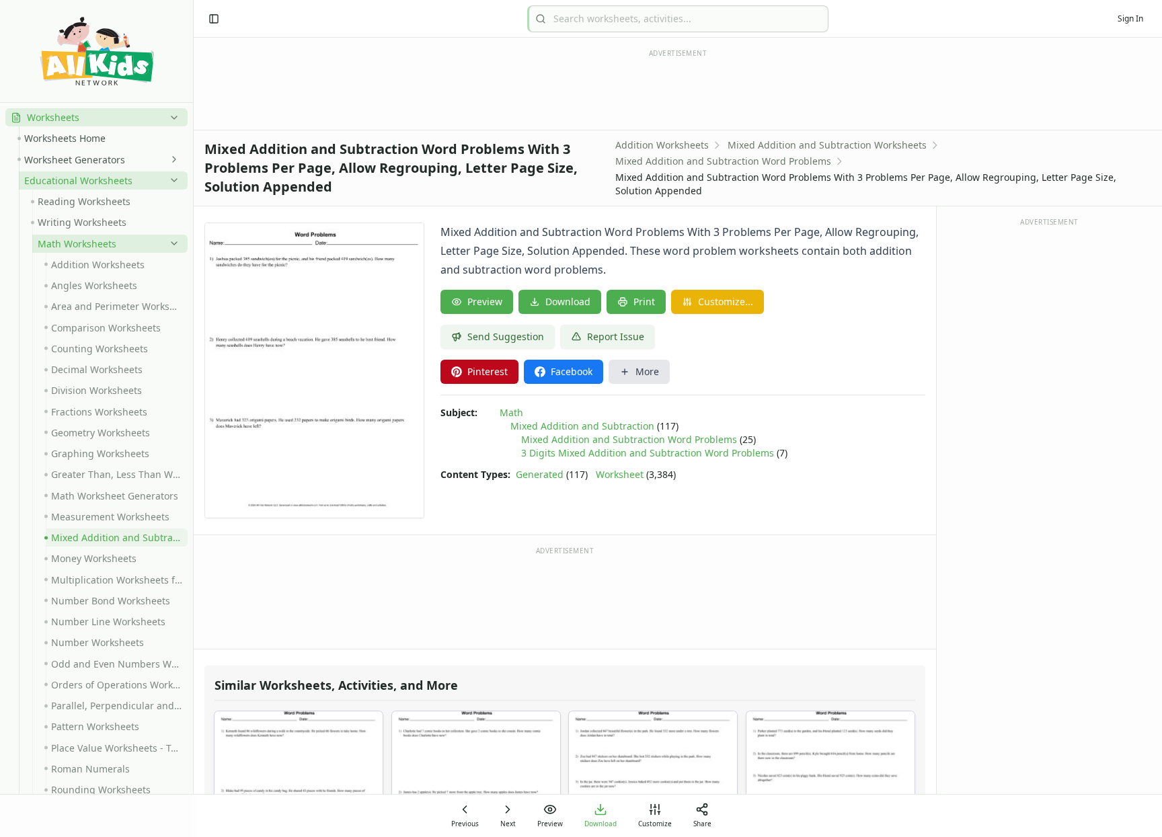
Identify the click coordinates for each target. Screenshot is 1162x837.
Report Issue (615, 336)
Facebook (571, 371)
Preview (484, 301)
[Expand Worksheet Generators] (171, 159)
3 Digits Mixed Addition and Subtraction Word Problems (647, 452)
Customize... (725, 301)
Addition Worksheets (662, 144)
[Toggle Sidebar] (193, 418)
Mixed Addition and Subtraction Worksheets (827, 144)
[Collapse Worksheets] (171, 117)
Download (567, 301)
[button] (96, 117)
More (647, 371)
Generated (540, 474)
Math (511, 412)
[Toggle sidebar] (214, 19)
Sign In (1130, 18)
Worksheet (620, 474)
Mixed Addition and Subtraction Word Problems (723, 161)
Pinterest (487, 371)
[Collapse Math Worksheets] (171, 243)
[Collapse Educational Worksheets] (171, 180)
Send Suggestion (505, 336)
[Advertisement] (564, 597)
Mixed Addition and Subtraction (582, 426)
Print (644, 301)
